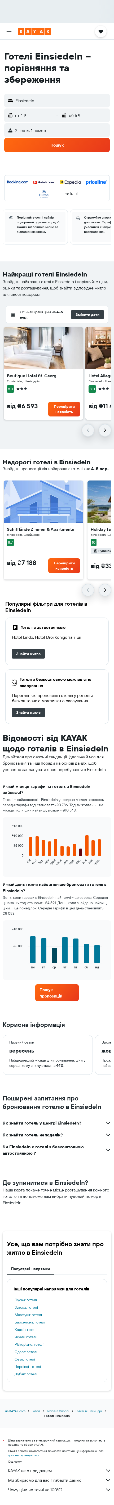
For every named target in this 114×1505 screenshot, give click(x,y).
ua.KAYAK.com (15, 1411)
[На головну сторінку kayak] (34, 31)
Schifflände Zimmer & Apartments (40, 529)
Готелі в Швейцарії (89, 1411)
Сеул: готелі (25, 1359)
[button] (9, 31)
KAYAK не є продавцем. (30, 1470)
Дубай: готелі (26, 1374)
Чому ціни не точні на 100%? (35, 1489)
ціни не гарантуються (23, 1455)
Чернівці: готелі (28, 1366)
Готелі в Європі (58, 1411)
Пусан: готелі (26, 1300)
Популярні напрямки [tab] (30, 1268)
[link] (28, 654)
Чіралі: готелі (26, 1337)
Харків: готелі (26, 1329)
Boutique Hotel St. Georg (31, 375)
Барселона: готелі (30, 1322)
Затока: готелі (26, 1307)
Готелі (36, 1411)
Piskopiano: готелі (29, 1344)
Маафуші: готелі (28, 1314)
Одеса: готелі (26, 1351)
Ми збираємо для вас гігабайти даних (44, 1480)
